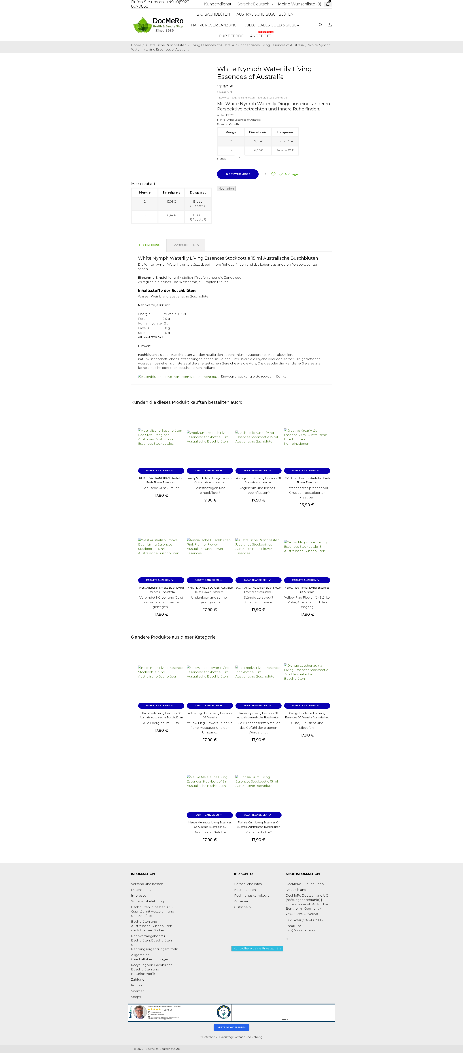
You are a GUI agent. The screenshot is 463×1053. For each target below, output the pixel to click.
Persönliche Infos (248, 884)
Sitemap (138, 991)
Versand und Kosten (147, 884)
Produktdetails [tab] (186, 245)
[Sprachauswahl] (330, 25)
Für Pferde (231, 36)
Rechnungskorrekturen (253, 895)
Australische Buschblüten (265, 14)
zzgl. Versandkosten (243, 97)
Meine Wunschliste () (299, 4)
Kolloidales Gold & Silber (271, 25)
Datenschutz (141, 890)
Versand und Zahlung (248, 1037)
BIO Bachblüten (213, 14)
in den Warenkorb (238, 174)
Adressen (241, 901)
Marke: (221, 119)
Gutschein (242, 907)
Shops (136, 997)
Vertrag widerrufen (232, 1027)
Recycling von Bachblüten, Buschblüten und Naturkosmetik (152, 969)
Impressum (140, 895)
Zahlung (138, 979)
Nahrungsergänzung (214, 25)
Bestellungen (245, 890)
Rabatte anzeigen (160, 471)
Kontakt (137, 985)
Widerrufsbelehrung (147, 901)
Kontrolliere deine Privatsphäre (257, 948)
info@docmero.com (302, 930)
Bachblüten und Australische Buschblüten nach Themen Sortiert (151, 926)
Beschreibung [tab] (149, 245)
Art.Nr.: (221, 115)
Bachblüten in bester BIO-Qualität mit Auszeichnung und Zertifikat (152, 911)
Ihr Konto (243, 874)
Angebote (261, 34)
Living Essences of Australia (243, 119)
